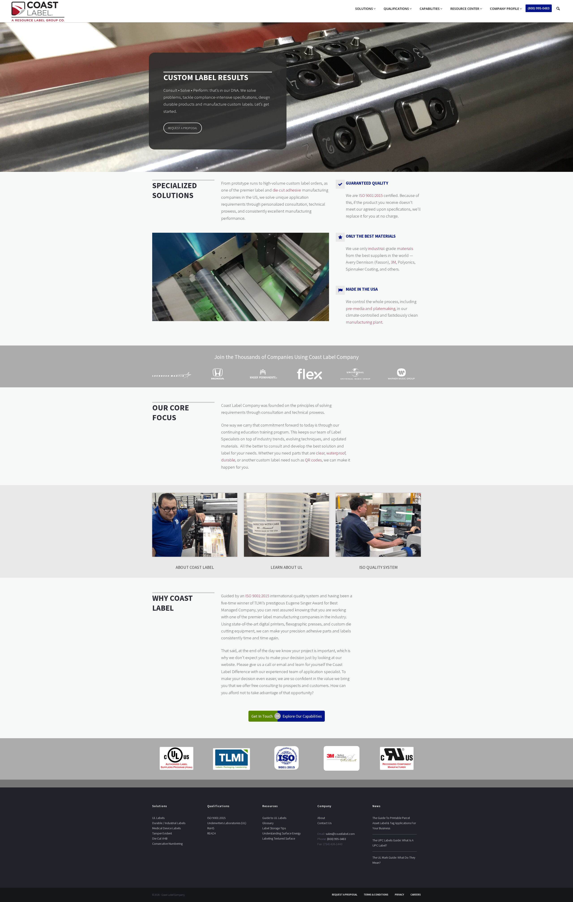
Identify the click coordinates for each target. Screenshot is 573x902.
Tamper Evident (162, 833)
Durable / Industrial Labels (168, 823)
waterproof (335, 453)
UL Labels (158, 818)
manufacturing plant (364, 322)
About (321, 818)
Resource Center (464, 8)
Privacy (399, 894)
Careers (416, 894)
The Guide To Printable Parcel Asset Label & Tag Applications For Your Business (394, 823)
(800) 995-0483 (538, 8)
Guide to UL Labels (274, 818)
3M (393, 262)
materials (405, 248)
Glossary (268, 823)
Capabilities (430, 8)
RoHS (210, 828)
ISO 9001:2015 (371, 195)
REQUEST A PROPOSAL (182, 128)
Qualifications (396, 8)
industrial (376, 248)
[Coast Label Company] (37, 12)
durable (228, 460)
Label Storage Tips (274, 828)
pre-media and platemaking (370, 308)
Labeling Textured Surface (278, 838)
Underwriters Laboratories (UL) (226, 823)
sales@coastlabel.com (340, 834)
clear (320, 453)
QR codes (313, 460)
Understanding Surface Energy (281, 833)
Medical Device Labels (166, 828)
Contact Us (324, 823)
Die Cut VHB (159, 838)
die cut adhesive (287, 190)
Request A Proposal (344, 894)
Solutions (364, 8)
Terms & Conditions (376, 894)
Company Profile (504, 8)
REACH (211, 833)
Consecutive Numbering (167, 844)
